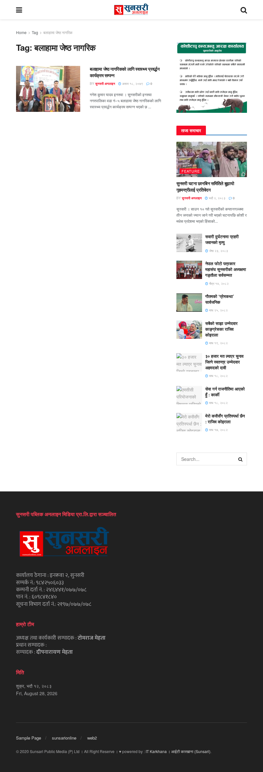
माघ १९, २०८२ (218, 343)
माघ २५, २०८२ (218, 310)
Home (21, 32)
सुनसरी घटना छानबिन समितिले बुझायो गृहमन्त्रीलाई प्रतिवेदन (205, 186)
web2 (92, 738)
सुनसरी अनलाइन (105, 83)
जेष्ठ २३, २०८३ (218, 250)
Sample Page (28, 738)
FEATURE (191, 171)
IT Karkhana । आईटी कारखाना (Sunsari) (178, 751)
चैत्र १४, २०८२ (218, 283)
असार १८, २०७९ (132, 83)
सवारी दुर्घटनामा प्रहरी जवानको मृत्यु (222, 239)
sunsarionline (64, 738)
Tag (35, 32)
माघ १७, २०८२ (218, 429)
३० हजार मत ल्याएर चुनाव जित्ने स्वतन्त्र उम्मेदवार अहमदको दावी (224, 362)
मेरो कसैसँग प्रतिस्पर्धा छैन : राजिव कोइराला (225, 419)
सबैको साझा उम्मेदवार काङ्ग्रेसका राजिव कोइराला (221, 329)
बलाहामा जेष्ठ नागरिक (57, 32)
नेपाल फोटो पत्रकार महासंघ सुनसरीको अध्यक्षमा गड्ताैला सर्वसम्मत (225, 269)
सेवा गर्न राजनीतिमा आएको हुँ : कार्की (225, 392)
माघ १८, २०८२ (218, 375)
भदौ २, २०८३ (216, 198)
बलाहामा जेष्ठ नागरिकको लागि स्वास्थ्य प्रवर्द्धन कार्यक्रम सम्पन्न (125, 72)
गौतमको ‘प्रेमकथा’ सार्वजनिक (219, 299)
